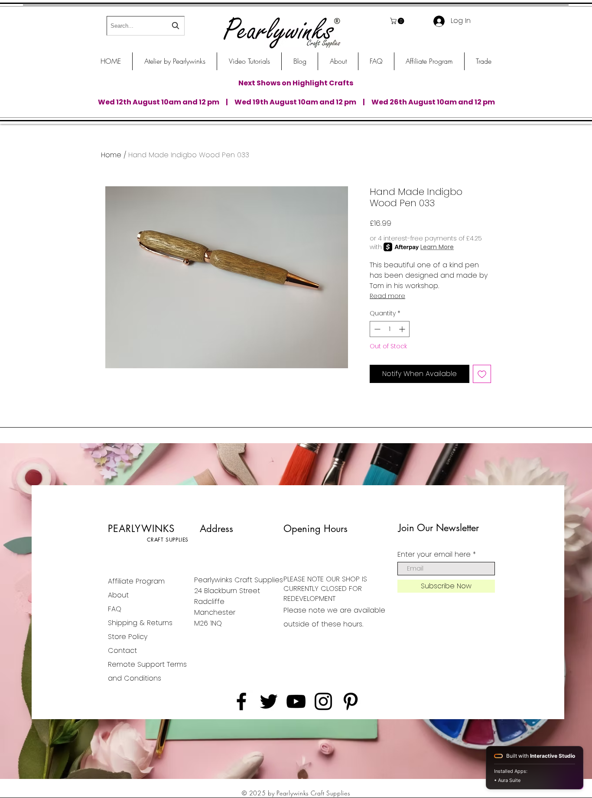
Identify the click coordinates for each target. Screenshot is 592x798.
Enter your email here (434, 554)
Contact (122, 650)
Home (111, 155)
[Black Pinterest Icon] (350, 701)
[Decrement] (376, 329)
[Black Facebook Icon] (241, 701)
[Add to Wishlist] (482, 374)
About (118, 595)
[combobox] (146, 26)
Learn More (437, 247)
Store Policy (127, 637)
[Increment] (402, 329)
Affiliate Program (136, 581)
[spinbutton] (389, 329)
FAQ (114, 609)
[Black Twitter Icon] (268, 701)
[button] (398, 21)
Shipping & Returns (140, 623)
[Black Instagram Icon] (323, 701)
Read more (387, 296)
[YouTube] (296, 701)
